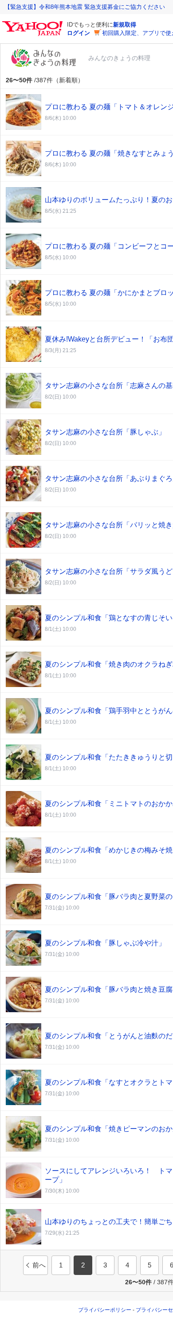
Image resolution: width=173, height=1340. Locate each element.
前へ (39, 1265)
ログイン (78, 33)
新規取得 (124, 24)
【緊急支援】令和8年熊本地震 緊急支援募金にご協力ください (84, 7)
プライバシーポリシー (104, 1310)
